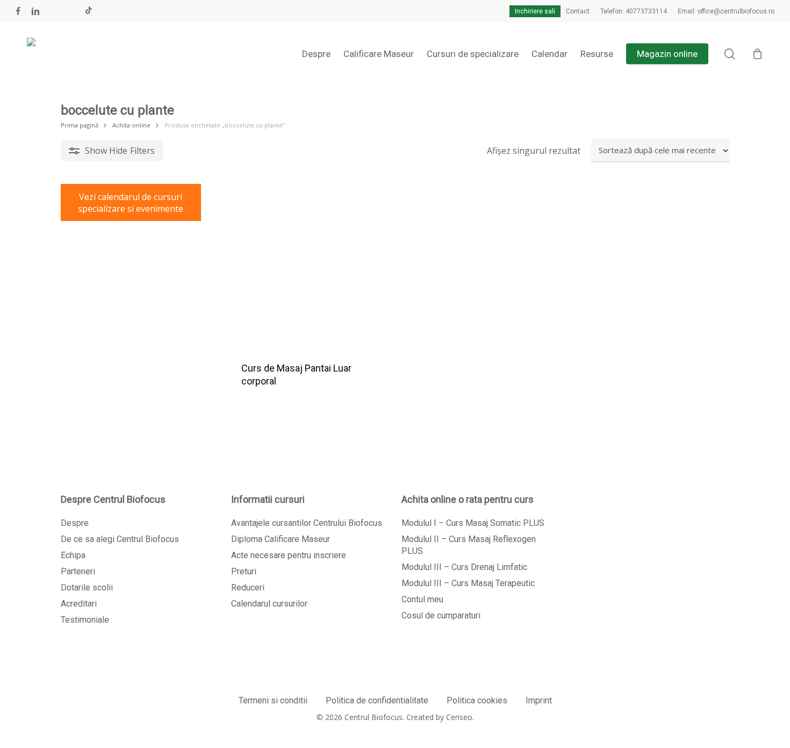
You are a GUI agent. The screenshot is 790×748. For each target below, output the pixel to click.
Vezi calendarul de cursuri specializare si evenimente (130, 203)
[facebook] (18, 11)
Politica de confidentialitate (377, 700)
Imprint (539, 700)
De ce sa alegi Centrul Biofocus (120, 539)
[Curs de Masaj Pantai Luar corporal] (308, 266)
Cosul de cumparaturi (440, 615)
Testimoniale (85, 620)
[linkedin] (35, 11)
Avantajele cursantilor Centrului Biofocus (306, 523)
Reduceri (247, 587)
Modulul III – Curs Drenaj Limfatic (464, 567)
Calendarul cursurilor (269, 604)
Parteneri (78, 571)
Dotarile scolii (87, 587)
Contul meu (422, 599)
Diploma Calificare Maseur (280, 539)
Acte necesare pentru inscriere (288, 555)
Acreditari (79, 604)
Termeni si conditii (273, 700)
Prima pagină (79, 125)
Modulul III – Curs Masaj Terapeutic (468, 583)
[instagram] (71, 11)
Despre (75, 523)
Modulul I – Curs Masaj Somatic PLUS (472, 523)
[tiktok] (88, 11)
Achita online (131, 125)
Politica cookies (477, 700)
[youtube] (54, 11)
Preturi (243, 571)
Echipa (73, 555)
